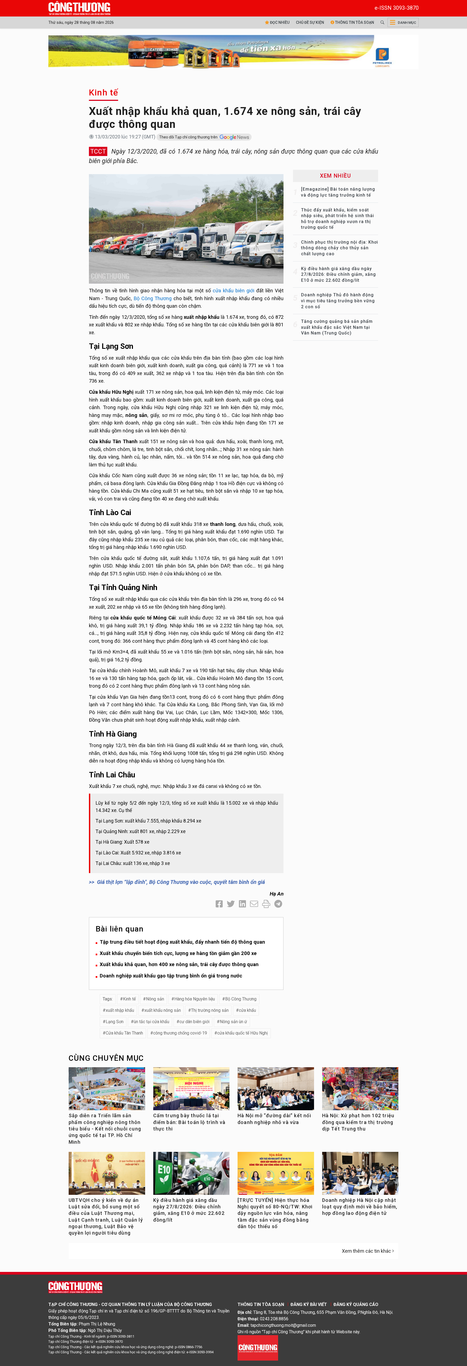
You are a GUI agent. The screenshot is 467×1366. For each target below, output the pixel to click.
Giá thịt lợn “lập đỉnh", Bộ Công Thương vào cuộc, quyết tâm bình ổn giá (181, 882)
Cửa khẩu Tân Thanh (124, 1033)
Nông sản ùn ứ (233, 1021)
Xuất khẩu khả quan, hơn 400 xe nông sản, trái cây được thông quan (179, 964)
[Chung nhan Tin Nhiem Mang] (258, 1347)
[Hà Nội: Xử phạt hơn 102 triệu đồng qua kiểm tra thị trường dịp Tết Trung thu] (360, 1091)
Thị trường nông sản (210, 1010)
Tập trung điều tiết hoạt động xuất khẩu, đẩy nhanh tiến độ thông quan (182, 942)
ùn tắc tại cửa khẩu (151, 1021)
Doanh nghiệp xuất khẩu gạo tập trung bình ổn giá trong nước (171, 976)
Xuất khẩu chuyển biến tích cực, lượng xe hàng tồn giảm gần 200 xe (178, 953)
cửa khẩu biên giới (233, 290)
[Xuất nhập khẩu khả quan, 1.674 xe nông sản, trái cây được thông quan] (186, 228)
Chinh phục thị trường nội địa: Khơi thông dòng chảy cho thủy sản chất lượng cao (339, 248)
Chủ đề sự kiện (310, 22)
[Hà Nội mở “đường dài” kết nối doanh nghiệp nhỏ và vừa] (276, 1091)
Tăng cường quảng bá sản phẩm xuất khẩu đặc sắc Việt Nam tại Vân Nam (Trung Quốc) (337, 327)
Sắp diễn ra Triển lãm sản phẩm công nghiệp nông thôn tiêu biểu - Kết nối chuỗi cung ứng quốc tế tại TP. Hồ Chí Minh (105, 1129)
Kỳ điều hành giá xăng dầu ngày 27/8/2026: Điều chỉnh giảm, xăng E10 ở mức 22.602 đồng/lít (338, 274)
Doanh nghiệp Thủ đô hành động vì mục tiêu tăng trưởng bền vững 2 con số (338, 300)
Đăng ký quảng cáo (355, 1304)
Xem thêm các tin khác (366, 1251)
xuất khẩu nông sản (162, 1010)
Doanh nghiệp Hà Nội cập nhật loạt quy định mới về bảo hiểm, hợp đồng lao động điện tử (360, 1206)
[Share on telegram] (278, 904)
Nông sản (155, 999)
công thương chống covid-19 (180, 1033)
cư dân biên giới (194, 1021)
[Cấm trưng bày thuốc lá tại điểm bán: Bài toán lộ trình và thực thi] (191, 1091)
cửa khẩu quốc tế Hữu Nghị (242, 1033)
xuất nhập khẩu (120, 1010)
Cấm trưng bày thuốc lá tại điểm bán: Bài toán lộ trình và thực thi (189, 1122)
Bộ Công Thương (153, 298)
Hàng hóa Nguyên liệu (194, 999)
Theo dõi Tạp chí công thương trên (188, 137)
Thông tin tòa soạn (354, 22)
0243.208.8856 (274, 1318)
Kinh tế (103, 92)
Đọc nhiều (279, 22)
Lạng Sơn (115, 1021)
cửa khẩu (247, 1010)
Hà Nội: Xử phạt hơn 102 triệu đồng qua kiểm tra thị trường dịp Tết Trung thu (358, 1122)
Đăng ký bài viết (309, 1304)
